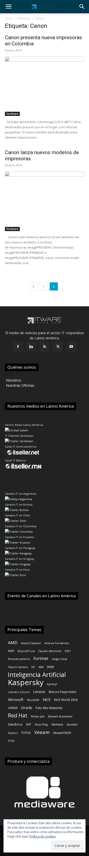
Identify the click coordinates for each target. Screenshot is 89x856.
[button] (8, 6)
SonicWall (72, 724)
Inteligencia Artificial (37, 674)
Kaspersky (26, 682)
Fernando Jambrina (19, 659)
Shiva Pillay (41, 724)
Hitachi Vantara (18, 667)
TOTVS (26, 732)
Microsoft (15, 699)
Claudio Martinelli (49, 651)
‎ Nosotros (13, 380)
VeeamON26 (62, 733)
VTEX (11, 741)
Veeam (42, 732)
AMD (13, 642)
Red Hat (17, 715)
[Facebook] (18, 347)
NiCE (47, 699)
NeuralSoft (33, 700)
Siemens (57, 724)
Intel (50, 666)
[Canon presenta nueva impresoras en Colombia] (44, 86)
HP (33, 667)
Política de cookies (42, 836)
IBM (41, 667)
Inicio (8, 18)
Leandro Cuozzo (19, 692)
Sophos (13, 733)
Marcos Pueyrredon (62, 692)
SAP (28, 724)
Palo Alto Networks (49, 708)
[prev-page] (33, 286)
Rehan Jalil (37, 716)
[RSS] (44, 347)
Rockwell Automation (60, 716)
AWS (11, 651)
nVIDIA (13, 708)
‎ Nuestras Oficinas (19, 385)
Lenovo (39, 691)
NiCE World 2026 (66, 700)
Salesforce (15, 724)
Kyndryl (52, 684)
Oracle (26, 707)
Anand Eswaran (31, 643)
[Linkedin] (31, 347)
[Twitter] (58, 347)
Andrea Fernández (56, 643)
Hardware (12, 113)
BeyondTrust (26, 651)
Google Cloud (59, 659)
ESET (68, 651)
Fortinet (40, 658)
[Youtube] (71, 347)
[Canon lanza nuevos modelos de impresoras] (44, 201)
